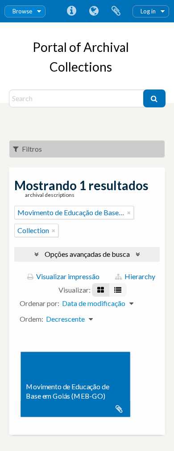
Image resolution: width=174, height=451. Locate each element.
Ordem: (31, 319)
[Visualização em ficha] (100, 290)
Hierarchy (139, 276)
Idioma (94, 11)
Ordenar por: (39, 303)
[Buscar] (154, 98)
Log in (148, 11)
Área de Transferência (116, 11)
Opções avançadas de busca (87, 254)
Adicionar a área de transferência (119, 408)
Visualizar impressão (67, 276)
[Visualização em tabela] (118, 290)
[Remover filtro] (129, 212)
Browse (22, 11)
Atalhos (71, 11)
